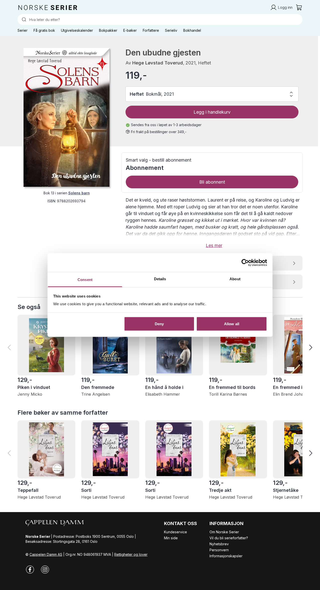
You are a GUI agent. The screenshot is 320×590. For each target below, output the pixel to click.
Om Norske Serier (224, 532)
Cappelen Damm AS (46, 554)
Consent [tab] (85, 280)
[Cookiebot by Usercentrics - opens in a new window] (245, 262)
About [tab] (235, 279)
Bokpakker (108, 30)
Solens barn (79, 193)
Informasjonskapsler (226, 556)
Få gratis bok (44, 30)
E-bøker (130, 30)
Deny (159, 323)
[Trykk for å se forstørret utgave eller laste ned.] (67, 117)
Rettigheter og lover (131, 554)
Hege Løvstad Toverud (157, 62)
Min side (171, 538)
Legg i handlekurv (212, 112)
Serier (23, 30)
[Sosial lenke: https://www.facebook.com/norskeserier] (30, 569)
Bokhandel (192, 30)
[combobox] (160, 19)
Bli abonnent (212, 182)
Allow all (231, 323)
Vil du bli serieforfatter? (229, 538)
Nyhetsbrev (219, 544)
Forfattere (151, 30)
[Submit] (23, 19)
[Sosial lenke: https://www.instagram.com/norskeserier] (45, 569)
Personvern (219, 550)
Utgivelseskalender (77, 30)
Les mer (214, 245)
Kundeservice (175, 532)
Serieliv (171, 30)
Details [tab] (160, 279)
